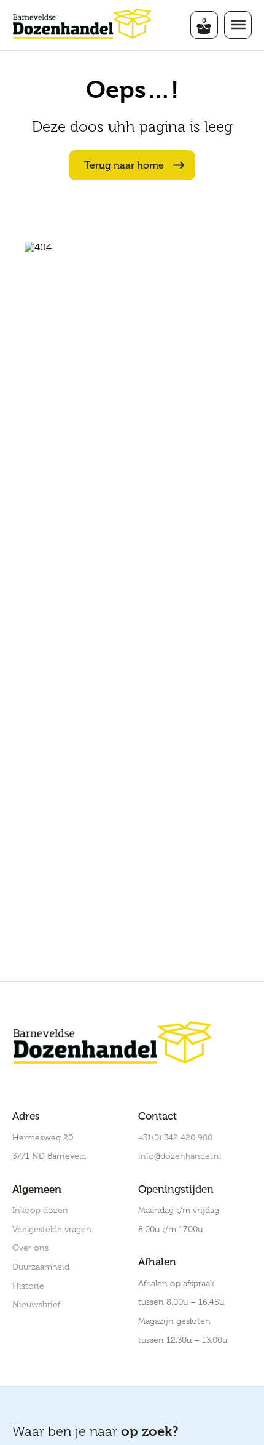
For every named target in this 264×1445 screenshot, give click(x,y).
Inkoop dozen (40, 1210)
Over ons (30, 1247)
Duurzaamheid (40, 1267)
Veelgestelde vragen (51, 1229)
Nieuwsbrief (36, 1304)
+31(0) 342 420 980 (175, 1137)
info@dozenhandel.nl (179, 1156)
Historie (28, 1286)
